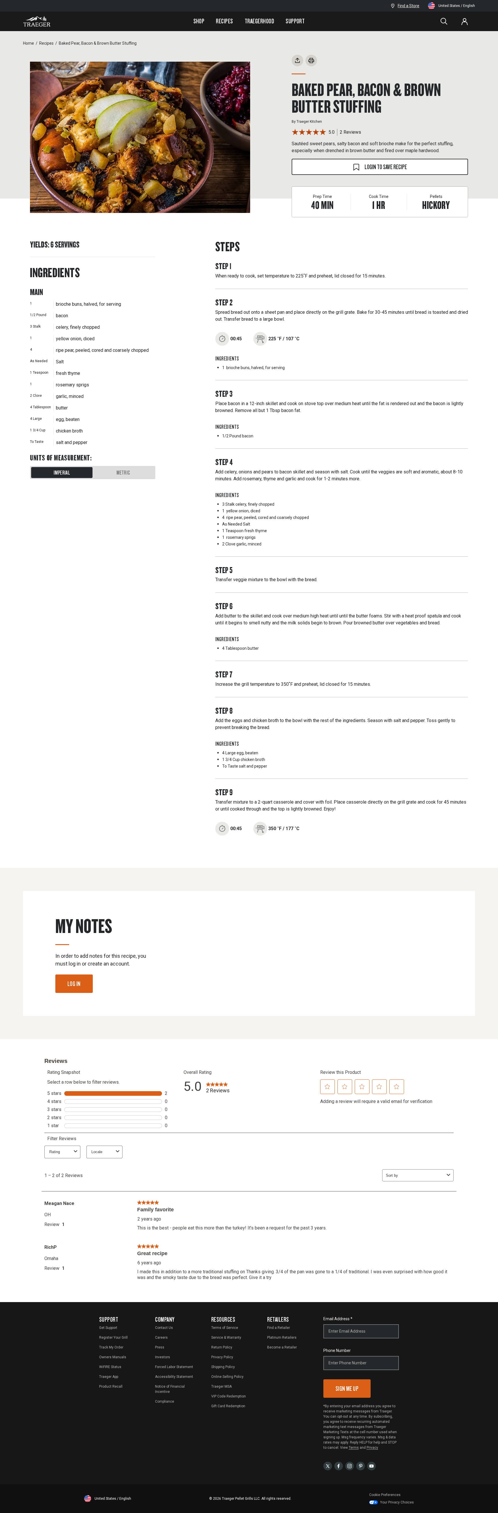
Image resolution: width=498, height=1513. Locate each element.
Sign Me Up (347, 1388)
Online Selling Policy (227, 1377)
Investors (162, 1357)
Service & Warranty (226, 1338)
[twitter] (327, 1465)
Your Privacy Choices (397, 1502)
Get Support (108, 1328)
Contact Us (164, 1328)
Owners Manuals (112, 1357)
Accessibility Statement (174, 1377)
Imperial (62, 472)
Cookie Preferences (385, 1495)
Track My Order (111, 1347)
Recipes (224, 21)
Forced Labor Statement (174, 1367)
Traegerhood (259, 21)
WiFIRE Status (110, 1367)
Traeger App (108, 1377)
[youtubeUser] (371, 1465)
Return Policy (221, 1347)
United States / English (456, 6)
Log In (74, 983)
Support (295, 21)
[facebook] (338, 1465)
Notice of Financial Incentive (170, 1389)
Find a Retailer (278, 1328)
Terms (354, 1448)
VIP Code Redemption (228, 1396)
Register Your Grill (113, 1338)
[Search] (443, 21)
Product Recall (110, 1386)
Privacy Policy (222, 1357)
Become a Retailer (282, 1347)
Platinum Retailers (282, 1338)
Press (159, 1347)
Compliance (164, 1401)
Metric (123, 472)
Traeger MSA (221, 1386)
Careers (161, 1338)
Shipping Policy (223, 1367)
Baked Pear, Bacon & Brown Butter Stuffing (98, 43)
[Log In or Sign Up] (464, 21)
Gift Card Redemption (228, 1406)
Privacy (372, 1448)
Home (28, 43)
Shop (199, 21)
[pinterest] (360, 1465)
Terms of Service (224, 1328)
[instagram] (349, 1465)
